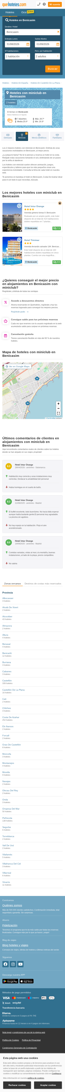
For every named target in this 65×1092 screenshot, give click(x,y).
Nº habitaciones (11, 51)
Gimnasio (8, 138)
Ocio (24, 12)
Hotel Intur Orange (34, 206)
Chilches (6, 708)
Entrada (11, 39)
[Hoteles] (13, 4)
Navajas (6, 781)
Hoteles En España (20, 83)
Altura (5, 635)
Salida (41, 39)
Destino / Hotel (11, 27)
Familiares (57, 138)
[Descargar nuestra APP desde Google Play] (10, 981)
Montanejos (8, 763)
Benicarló (7, 653)
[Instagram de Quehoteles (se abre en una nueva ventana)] (13, 964)
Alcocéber (7, 616)
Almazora (7, 625)
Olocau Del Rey (10, 790)
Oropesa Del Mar (11, 808)
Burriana (6, 662)
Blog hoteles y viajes (15, 945)
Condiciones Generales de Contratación (19, 1048)
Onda (5, 799)
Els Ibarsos (7, 726)
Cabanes (6, 671)
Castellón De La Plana (13, 690)
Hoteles (5, 83)
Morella (6, 772)
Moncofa (6, 754)
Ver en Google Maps (19, 366)
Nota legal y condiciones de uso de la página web (23, 1032)
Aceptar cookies (48, 1085)
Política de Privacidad (31, 1040)
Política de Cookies (10, 1040)
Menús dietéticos (39, 138)
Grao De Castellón (11, 744)
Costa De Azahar (10, 717)
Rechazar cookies (17, 1085)
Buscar (53, 68)
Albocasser (7, 598)
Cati (4, 699)
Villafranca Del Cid (11, 863)
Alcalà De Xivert (10, 607)
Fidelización (9, 925)
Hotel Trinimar (31, 240)
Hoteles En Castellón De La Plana (45, 83)
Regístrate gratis (18, 312)
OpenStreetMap (51, 418)
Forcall (5, 735)
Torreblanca (8, 836)
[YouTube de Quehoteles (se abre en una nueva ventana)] (20, 964)
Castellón (7, 680)
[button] (55, 4)
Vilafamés (7, 854)
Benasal (6, 644)
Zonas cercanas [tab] (12, 583)
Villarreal (6, 873)
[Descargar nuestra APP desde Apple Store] (26, 981)
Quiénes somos (12, 905)
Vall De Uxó (8, 845)
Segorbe (6, 827)
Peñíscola (7, 818)
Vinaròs (6, 882)
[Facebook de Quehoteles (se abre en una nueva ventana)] (5, 964)
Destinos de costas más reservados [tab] (43, 583)
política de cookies (35, 1078)
